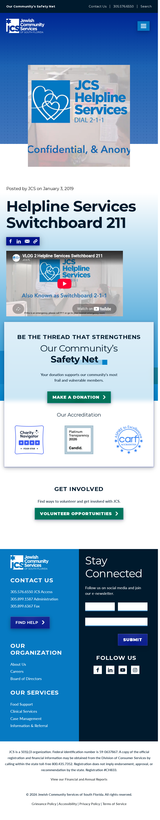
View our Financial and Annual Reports (79, 779)
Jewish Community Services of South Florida (29, 562)
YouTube (123, 670)
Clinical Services (23, 711)
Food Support (21, 704)
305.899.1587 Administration (34, 599)
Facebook (98, 670)
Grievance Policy (44, 804)
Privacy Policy (89, 804)
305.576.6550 (123, 6)
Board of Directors (26, 678)
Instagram (135, 670)
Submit (132, 639)
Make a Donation (75, 397)
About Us (18, 664)
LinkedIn (110, 670)
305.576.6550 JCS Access (31, 591)
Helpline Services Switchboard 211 (71, 214)
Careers (17, 671)
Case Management (26, 718)
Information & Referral (29, 725)
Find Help (27, 622)
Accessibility (68, 804)
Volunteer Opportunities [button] (76, 513)
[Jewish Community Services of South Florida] (25, 26)
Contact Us (97, 6)
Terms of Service (114, 804)
